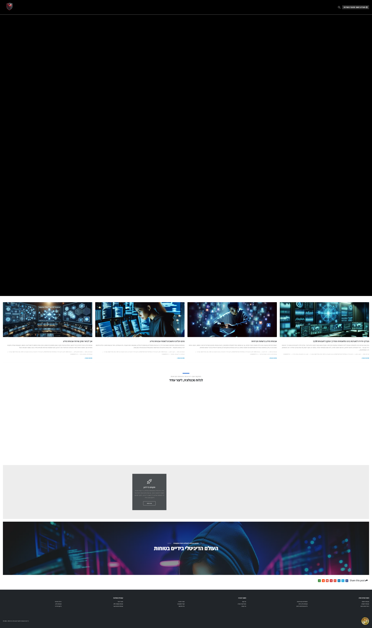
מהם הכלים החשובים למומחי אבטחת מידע (167, 341)
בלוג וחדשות (182, 606)
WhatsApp (319, 580)
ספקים (84, 354)
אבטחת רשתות (365, 601)
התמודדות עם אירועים (302, 601)
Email (327, 580)
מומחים (172, 354)
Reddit (323, 580)
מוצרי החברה (181, 601)
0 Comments (286, 354)
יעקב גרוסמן (358, 354)
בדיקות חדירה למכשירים (226, 352)
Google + (335, 580)
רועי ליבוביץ (264, 352)
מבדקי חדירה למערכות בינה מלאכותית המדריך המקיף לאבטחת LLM (341, 341)
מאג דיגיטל (120, 601)
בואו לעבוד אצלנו (242, 604)
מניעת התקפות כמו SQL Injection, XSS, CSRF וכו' (322, 354)
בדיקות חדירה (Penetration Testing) (343, 354)
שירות (81, 354)
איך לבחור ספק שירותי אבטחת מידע (77, 341)
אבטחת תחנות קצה (118, 606)
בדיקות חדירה (58, 606)
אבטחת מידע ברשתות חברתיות (264, 341)
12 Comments (254, 354)
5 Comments (165, 354)
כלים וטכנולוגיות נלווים (302, 606)
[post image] (324, 319)
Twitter (342, 580)
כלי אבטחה (177, 354)
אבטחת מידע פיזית (303, 604)
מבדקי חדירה (295, 354)
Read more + (365, 358)
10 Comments (74, 354)
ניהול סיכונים (58, 601)
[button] (339, 7)
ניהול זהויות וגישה (364, 606)
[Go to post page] (309, 419)
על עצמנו (243, 606)
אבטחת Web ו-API (255, 352)
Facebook (346, 580)
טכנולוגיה (182, 354)
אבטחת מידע (274, 354)
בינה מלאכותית (302, 354)
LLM (307, 354)
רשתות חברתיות (263, 354)
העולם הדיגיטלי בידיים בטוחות (186, 548)
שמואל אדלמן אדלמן (78, 352)
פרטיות (269, 354)
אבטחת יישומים (365, 604)
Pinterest (331, 580)
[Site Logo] (9, 6)
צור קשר (244, 601)
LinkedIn (339, 580)
